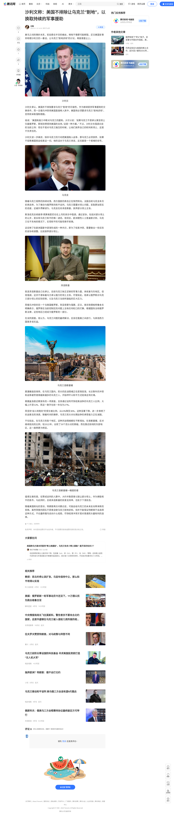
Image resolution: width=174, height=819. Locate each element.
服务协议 (46, 801)
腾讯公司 (62, 811)
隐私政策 (54, 801)
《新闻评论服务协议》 (57, 729)
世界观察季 (29, 625)
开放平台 (61, 801)
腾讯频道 (98, 801)
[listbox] (65, 646)
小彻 (26, 683)
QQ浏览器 (90, 801)
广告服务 (68, 801)
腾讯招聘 (75, 801)
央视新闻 (28, 721)
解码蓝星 (28, 606)
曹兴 (26, 644)
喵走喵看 (28, 663)
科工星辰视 (29, 587)
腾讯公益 (82, 801)
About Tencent (37, 801)
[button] (142, 21)
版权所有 (68, 811)
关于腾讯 (28, 801)
